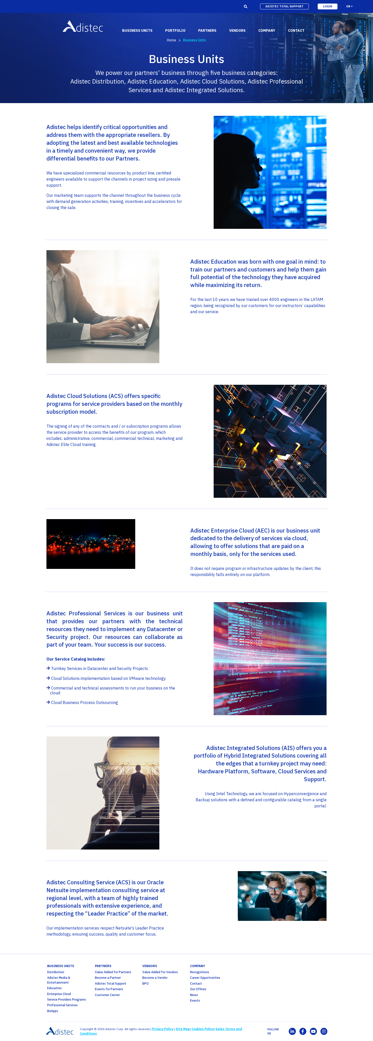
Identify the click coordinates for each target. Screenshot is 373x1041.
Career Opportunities (205, 978)
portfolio (175, 30)
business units (60, 966)
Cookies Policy (203, 1029)
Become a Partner (108, 978)
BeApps (52, 1011)
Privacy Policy (162, 1029)
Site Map (183, 1029)
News (194, 995)
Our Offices (198, 989)
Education (54, 988)
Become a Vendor (154, 978)
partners (103, 966)
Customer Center (107, 995)
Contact (196, 983)
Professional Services (62, 1005)
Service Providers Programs (66, 999)
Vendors (149, 966)
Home (171, 40)
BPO (145, 983)
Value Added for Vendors (160, 972)
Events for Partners (109, 989)
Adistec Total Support (110, 983)
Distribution (55, 972)
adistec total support (284, 6)
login (327, 6)
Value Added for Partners (113, 972)
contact (296, 30)
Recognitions (199, 972)
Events (195, 1000)
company (197, 966)
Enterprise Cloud (59, 994)
